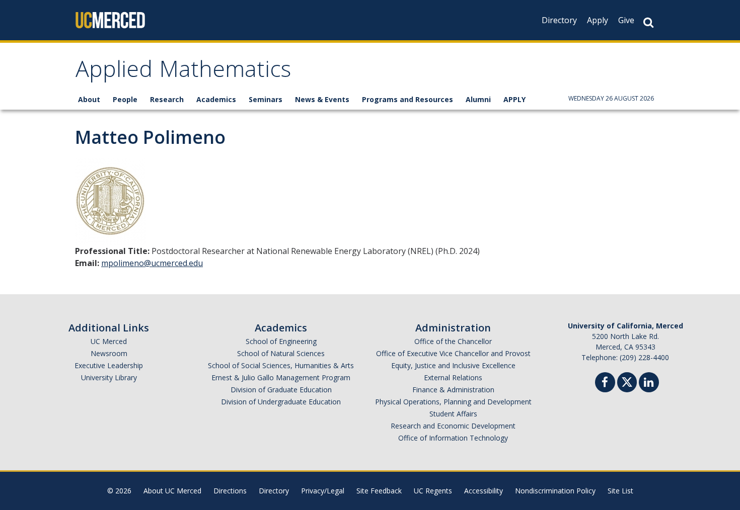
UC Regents (433, 490)
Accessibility (483, 490)
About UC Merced (172, 490)
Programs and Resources (407, 99)
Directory (559, 20)
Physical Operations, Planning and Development (453, 401)
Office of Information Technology (453, 438)
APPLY (514, 99)
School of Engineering (281, 341)
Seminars (265, 99)
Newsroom (109, 353)
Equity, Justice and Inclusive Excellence (453, 365)
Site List (620, 490)
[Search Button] (648, 22)
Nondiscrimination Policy (555, 490)
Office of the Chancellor (453, 341)
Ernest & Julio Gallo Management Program (280, 377)
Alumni (478, 99)
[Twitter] (627, 381)
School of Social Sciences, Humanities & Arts (281, 365)
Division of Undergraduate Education (281, 401)
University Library (109, 377)
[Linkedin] (648, 383)
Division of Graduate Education (281, 389)
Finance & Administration (453, 389)
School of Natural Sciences (281, 353)
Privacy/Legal (322, 490)
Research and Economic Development (453, 426)
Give (626, 20)
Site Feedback (379, 490)
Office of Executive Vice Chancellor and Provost (453, 353)
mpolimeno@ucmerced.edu (152, 263)
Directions (230, 490)
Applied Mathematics (183, 72)
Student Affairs (453, 413)
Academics (216, 99)
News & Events (322, 99)
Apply (597, 20)
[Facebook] (605, 383)
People (125, 99)
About (89, 99)
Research (167, 99)
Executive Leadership (109, 365)
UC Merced (109, 341)
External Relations (453, 377)
